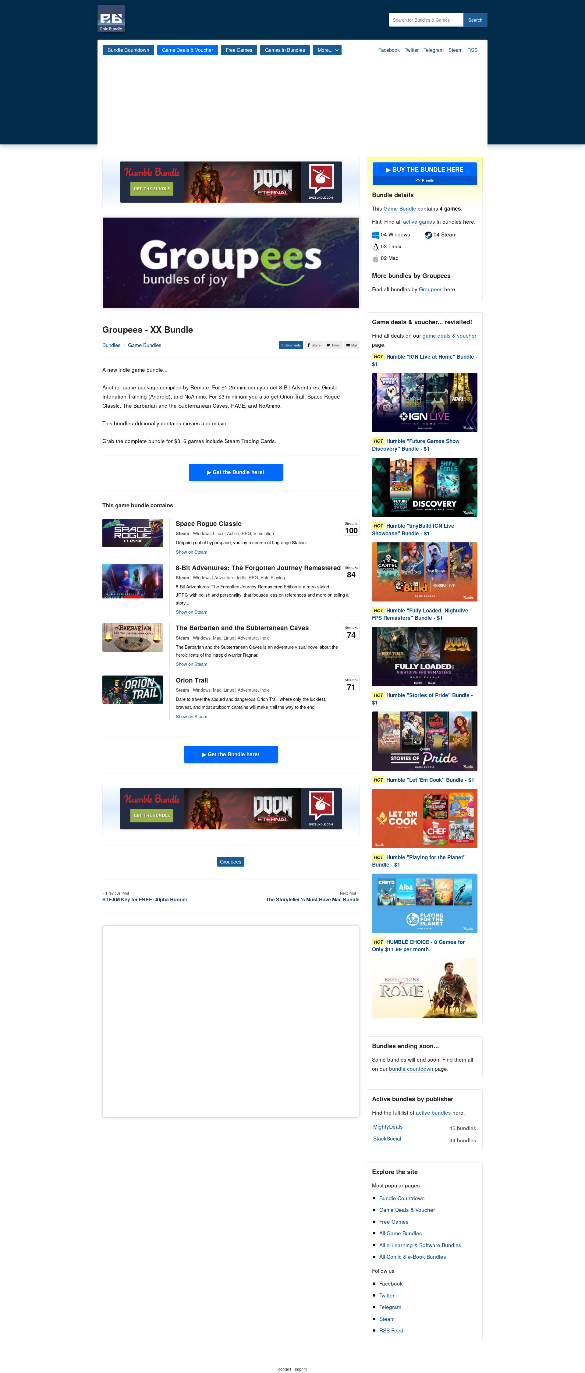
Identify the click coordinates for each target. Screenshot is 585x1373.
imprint (301, 1369)
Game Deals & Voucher (187, 49)
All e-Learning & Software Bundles (420, 1245)
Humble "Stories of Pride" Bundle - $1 (422, 698)
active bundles (433, 1112)
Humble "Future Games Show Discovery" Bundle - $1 (415, 445)
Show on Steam (191, 551)
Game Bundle (401, 208)
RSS (472, 49)
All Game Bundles (400, 1233)
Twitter (412, 49)
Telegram (434, 49)
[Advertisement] (292, 111)
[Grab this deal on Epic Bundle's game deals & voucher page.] (424, 402)
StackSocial (424, 1139)
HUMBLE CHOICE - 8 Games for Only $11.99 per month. (418, 945)
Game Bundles (144, 345)
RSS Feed (391, 1330)
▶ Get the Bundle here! (235, 472)
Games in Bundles (285, 49)
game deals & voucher (450, 335)
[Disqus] (231, 1020)
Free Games (239, 49)
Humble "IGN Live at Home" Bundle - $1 (424, 360)
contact (284, 1369)
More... (325, 49)
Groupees (230, 861)
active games (419, 221)
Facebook (389, 49)
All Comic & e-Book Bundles (412, 1256)
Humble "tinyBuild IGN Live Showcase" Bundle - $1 (413, 529)
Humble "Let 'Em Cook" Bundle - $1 (430, 779)
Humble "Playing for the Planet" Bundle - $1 (419, 860)
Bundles (111, 345)
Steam (455, 49)
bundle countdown (411, 1068)
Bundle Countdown (128, 49)
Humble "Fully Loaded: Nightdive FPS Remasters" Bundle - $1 (420, 614)
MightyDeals (424, 1127)
